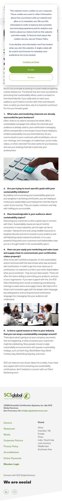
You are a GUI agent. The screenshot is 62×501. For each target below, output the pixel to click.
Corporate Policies (13, 440)
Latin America (44, 443)
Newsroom (9, 428)
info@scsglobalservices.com (34, 410)
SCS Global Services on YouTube (14, 491)
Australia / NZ (44, 430)
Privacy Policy (11, 446)
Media (7, 434)
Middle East (43, 446)
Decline (31, 77)
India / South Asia (46, 440)
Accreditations (11, 452)
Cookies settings (31, 62)
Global (41, 422)
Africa (40, 427)
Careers (8, 422)
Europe (41, 433)
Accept (31, 69)
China (40, 436)
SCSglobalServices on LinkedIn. (6, 491)
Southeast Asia (45, 449)
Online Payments (12, 458)
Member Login (11, 464)
